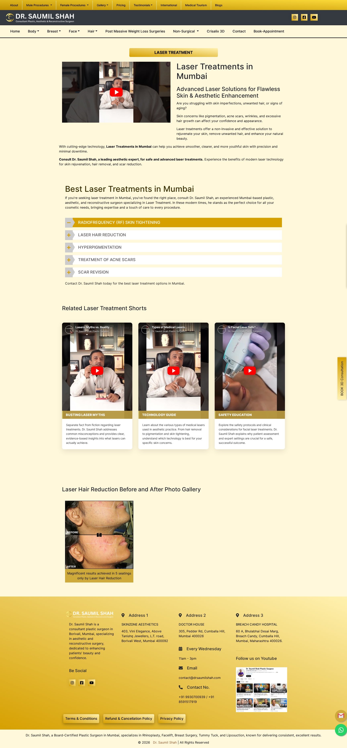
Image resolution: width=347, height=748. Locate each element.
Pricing (121, 5)
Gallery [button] (101, 5)
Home (17, 31)
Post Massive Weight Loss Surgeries (135, 31)
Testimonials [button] (142, 5)
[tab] (173, 222)
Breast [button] (52, 31)
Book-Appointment (269, 31)
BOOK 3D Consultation (342, 378)
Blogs (218, 5)
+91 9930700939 (192, 697)
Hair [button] (91, 31)
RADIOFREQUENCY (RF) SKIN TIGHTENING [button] (119, 222)
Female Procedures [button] (73, 5)
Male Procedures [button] (38, 5)
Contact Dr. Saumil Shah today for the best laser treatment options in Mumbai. (125, 283)
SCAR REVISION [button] (93, 272)
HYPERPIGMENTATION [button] (99, 247)
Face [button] (73, 31)
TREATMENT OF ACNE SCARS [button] (107, 259)
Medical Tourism (196, 5)
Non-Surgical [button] (184, 31)
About (16, 5)
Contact (239, 31)
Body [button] (32, 31)
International (169, 5)
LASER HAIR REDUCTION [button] (102, 234)
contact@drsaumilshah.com (200, 678)
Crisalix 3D (216, 31)
